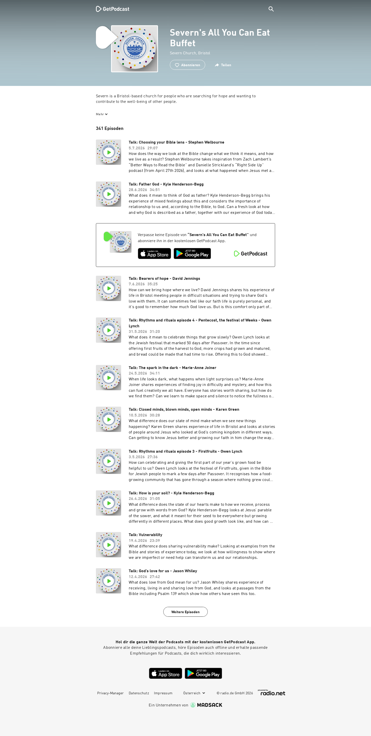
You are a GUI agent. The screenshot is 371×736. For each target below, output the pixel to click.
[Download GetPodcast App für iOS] (154, 253)
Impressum (163, 693)
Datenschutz (139, 693)
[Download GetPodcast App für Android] (192, 253)
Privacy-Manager (110, 693)
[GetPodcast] (109, 9)
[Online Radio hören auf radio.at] (271, 692)
